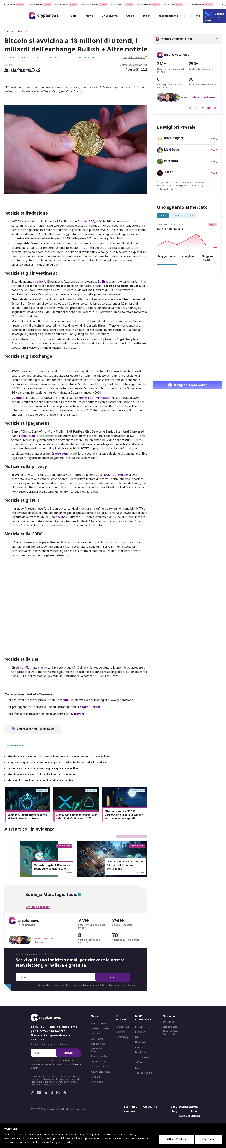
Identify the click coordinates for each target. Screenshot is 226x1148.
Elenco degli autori (204, 97)
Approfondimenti (100, 1071)
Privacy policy (172, 1109)
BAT (106, 475)
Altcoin (139, 1047)
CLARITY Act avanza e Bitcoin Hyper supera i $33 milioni (43, 768)
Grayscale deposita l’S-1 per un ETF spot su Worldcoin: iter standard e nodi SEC (58, 762)
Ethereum (140, 1031)
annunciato (28, 436)
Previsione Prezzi (100, 1056)
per (92, 334)
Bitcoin (139, 1026)
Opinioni (120, 1031)
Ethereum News (100, 1028)
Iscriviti (112, 977)
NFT (137, 1037)
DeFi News (97, 1038)
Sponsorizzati (98, 1061)
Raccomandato (168, 15)
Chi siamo (168, 1016)
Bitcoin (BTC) (86, 221)
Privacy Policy (98, 985)
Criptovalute (142, 1057)
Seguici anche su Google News (34, 729)
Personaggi (122, 1037)
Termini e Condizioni (130, 1109)
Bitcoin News (22, 31)
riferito (38, 281)
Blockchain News (97, 1050)
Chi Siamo (150, 1107)
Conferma (208, 1139)
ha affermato (90, 248)
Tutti (72, 15)
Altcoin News (98, 1043)
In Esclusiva (110, 15)
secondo (61, 517)
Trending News (14, 745)
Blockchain (141, 1052)
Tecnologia (97, 1081)
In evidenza (122, 1026)
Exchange (168, 1021)
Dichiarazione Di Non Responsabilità (188, 1111)
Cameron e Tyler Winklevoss (92, 398)
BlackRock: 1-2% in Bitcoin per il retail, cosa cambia (40, 780)
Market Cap (169, 1026)
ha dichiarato (29, 343)
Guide (130, 15)
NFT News (97, 1033)
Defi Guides (141, 1042)
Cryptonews (9, 31)
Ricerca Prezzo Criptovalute (171, 1033)
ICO (137, 1067)
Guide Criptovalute (143, 1017)
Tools (146, 15)
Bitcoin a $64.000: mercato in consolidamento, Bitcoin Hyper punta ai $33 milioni (58, 756)
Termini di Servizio (118, 985)
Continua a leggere (38, 906)
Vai (213, 138)
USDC (23, 676)
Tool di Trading (143, 1072)
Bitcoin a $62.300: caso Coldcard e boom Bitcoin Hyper (42, 774)
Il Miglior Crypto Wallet (190, 385)
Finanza (95, 1076)
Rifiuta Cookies (176, 1139)
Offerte (139, 1062)
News (89, 15)
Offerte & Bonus (100, 1066)
